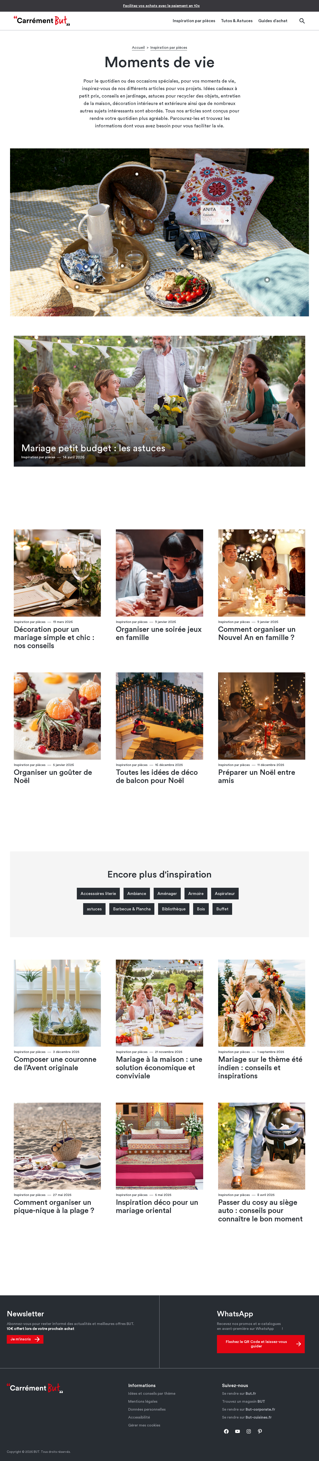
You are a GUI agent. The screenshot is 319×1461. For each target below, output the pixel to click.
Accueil (138, 47)
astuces (94, 909)
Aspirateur (225, 893)
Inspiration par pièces (168, 47)
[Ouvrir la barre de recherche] (302, 21)
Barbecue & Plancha (132, 909)
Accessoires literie (98, 893)
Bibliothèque (174, 909)
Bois (201, 909)
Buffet (222, 909)
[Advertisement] (159, 495)
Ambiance (136, 893)
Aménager (167, 893)
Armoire (196, 893)
